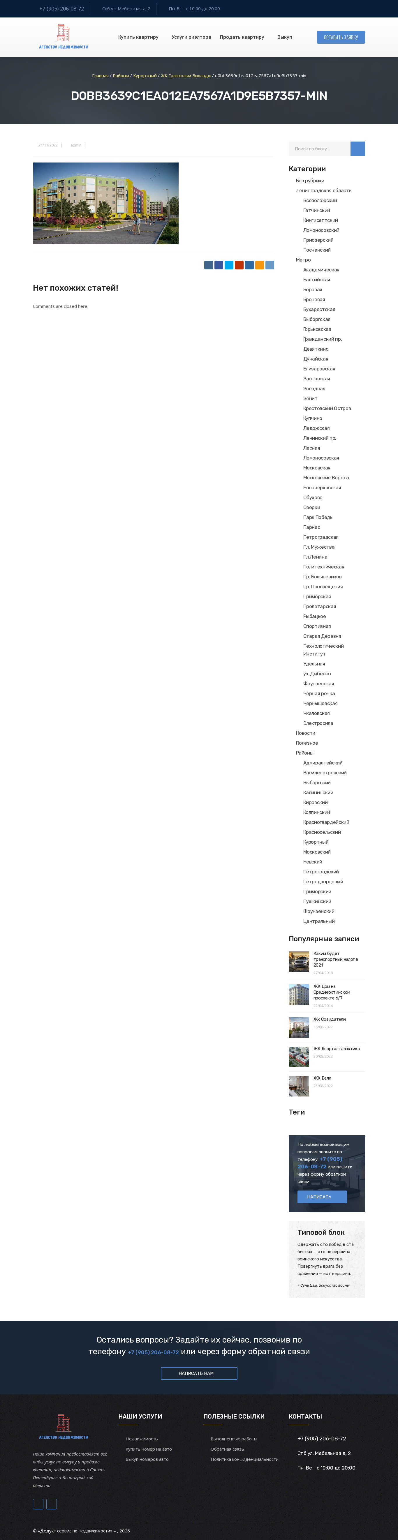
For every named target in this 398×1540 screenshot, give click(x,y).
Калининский (318, 792)
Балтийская (316, 279)
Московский (317, 852)
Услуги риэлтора (191, 37)
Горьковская (317, 329)
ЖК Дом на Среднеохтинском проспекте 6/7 (332, 992)
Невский (313, 862)
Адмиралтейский (323, 763)
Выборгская (317, 319)
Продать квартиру (242, 37)
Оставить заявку (341, 37)
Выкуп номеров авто (147, 1459)
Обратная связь (227, 1449)
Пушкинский (317, 901)
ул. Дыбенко (317, 674)
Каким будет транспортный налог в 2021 (336, 959)
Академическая (321, 270)
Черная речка (319, 693)
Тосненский (317, 250)
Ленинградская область (324, 190)
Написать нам (196, 1373)
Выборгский (317, 782)
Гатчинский (316, 210)
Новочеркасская (322, 487)
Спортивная (317, 626)
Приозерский (318, 240)
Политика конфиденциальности (245, 1459)
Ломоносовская (321, 458)
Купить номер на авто (149, 1449)
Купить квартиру (138, 37)
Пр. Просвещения (323, 586)
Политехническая (323, 567)
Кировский (315, 802)
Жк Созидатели (330, 1019)
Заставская (316, 379)
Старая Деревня (322, 636)
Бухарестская (319, 309)
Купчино (313, 418)
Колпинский (316, 812)
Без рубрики (310, 180)
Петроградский (321, 872)
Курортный (316, 842)
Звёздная (314, 388)
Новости (306, 733)
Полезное (307, 743)
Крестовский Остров (327, 408)
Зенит (310, 398)
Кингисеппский (320, 220)
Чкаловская (316, 713)
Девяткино (316, 349)
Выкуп (284, 37)
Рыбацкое (314, 616)
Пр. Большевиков (322, 577)
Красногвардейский (326, 822)
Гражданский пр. (322, 339)
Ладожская (316, 428)
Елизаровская (319, 369)
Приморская (317, 596)
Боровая (313, 289)
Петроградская (321, 537)
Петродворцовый (323, 881)
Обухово (313, 497)
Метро (303, 260)
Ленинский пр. (320, 438)
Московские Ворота (326, 478)
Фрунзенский (318, 911)
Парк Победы (318, 517)
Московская (317, 468)
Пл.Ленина (315, 557)
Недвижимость (142, 1439)
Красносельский (322, 832)
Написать (319, 1197)
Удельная (314, 664)
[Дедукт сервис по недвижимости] (62, 37)
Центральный (319, 921)
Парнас (311, 527)
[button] (358, 149)
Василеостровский (325, 773)
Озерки (311, 507)
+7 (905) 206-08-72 (61, 8)
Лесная (311, 448)
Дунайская (315, 359)
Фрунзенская (318, 683)
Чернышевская (320, 703)
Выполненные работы (234, 1439)
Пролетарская (319, 606)
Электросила (318, 723)
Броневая (314, 299)
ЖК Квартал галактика (337, 1048)
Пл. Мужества (319, 547)
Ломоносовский (321, 230)
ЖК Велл (322, 1078)
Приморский (317, 891)
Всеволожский (320, 200)
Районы (305, 753)
